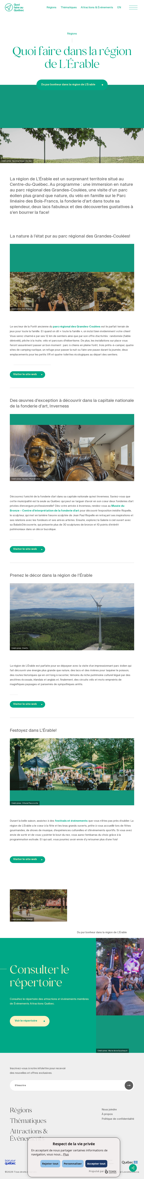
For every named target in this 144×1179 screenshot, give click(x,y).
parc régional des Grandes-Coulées (76, 326)
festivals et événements (71, 821)
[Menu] (133, 7)
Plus (66, 1154)
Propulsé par (96, 1171)
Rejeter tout (50, 1163)
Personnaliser (73, 1163)
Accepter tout (96, 1163)
